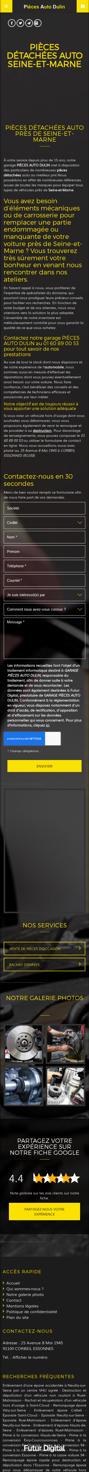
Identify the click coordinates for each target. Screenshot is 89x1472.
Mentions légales (22, 1306)
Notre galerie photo (25, 1294)
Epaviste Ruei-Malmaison (24, 1419)
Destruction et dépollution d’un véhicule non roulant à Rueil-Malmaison (44, 1395)
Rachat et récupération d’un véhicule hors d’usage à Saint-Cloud (44, 1403)
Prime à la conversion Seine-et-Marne (34, 1449)
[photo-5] (65, 1044)
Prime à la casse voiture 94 (61, 1454)
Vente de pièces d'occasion (35, 948)
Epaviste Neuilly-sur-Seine (62, 1414)
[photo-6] (23, 1044)
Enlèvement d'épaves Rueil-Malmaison (50, 1429)
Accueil (13, 1283)
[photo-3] (65, 1086)
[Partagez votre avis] (38, 23)
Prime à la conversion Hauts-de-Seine (34, 1434)
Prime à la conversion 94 (64, 1444)
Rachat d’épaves (24, 964)
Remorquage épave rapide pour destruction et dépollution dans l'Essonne (44, 1462)
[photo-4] (23, 1086)
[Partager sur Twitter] (20, 23)
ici (47, 724)
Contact (14, 1300)
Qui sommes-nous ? (25, 1288)
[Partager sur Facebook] (12, 23)
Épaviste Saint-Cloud (20, 1414)
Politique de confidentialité (31, 1311)
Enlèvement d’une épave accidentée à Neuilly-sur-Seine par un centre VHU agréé (44, 1388)
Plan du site (17, 1317)
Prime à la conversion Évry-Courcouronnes (44, 1437)
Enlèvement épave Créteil (58, 1410)
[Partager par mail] (29, 23)
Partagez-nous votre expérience (44, 1211)
